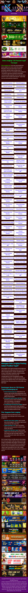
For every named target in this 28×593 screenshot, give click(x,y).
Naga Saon (24, 581)
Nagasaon (19, 581)
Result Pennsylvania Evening (21, 191)
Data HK (18, 583)
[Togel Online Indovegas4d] (14, 573)
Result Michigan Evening (21, 205)
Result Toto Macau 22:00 (20, 336)
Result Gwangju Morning (8, 254)
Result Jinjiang (20, 240)
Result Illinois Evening (8, 240)
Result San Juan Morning (21, 166)
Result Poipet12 (8, 270)
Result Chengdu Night (21, 340)
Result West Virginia (21, 186)
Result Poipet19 (8, 306)
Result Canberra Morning (8, 217)
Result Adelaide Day (21, 286)
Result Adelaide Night (21, 326)
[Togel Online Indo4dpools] (14, 519)
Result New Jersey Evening (21, 217)
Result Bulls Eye (21, 86)
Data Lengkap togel (6, 65)
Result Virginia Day (20, 151)
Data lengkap (14, 13)
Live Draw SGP (8, 586)
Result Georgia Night (21, 266)
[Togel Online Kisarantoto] (14, 42)
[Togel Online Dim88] (14, 24)
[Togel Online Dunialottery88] (14, 537)
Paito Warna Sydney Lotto (17, 587)
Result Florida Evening (8, 237)
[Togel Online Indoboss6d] (14, 464)
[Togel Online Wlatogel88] (14, 501)
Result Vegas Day (21, 175)
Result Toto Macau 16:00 (8, 297)
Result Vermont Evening (8, 191)
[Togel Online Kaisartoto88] (14, 513)
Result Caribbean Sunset (21, 180)
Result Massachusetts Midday (21, 106)
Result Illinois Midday (21, 137)
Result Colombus (8, 351)
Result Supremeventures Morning (7, 346)
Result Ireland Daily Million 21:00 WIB (21, 322)
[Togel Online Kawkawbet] (14, 476)
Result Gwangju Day (21, 289)
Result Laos (8, 336)
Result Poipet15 (8, 286)
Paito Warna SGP (13, 583)
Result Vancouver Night (21, 311)
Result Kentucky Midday (21, 125)
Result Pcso (8, 94)
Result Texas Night (20, 261)
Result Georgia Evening (8, 200)
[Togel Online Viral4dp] (14, 55)
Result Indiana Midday (8, 125)
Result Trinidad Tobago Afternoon (20, 161)
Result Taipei (8, 354)
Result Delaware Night (8, 222)
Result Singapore (21, 83)
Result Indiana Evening (8, 258)
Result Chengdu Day (21, 296)
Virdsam (3, 581)
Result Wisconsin (21, 209)
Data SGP (22, 583)
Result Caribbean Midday (21, 116)
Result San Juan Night (21, 279)
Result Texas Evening (8, 195)
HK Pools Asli (18, 590)
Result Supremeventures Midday (7, 116)
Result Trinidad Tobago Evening (8, 186)
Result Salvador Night (21, 359)
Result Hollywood (21, 283)
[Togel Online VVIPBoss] (14, 18)
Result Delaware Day (21, 147)
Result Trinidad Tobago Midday (8, 101)
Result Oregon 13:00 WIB (21, 274)
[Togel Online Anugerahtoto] (14, 543)
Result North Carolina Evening (8, 266)
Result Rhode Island (8, 133)
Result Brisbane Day (8, 283)
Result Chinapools (8, 292)
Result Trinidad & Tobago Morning (8, 326)
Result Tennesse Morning (8, 340)
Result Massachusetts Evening (21, 213)
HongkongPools (8, 587)
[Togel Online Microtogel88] (14, 458)
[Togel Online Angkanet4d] (14, 555)
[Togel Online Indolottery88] (14, 549)
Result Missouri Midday (8, 142)
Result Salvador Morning (21, 156)
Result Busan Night (8, 311)
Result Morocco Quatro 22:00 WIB (8, 331)
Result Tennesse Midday (8, 129)
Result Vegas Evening (21, 237)
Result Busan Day (8, 289)
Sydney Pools (18, 586)
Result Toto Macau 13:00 (8, 274)
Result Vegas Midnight (21, 292)
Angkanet (13, 586)
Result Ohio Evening (8, 209)
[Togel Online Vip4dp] (14, 531)
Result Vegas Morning (21, 351)
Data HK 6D (7, 584)
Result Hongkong (8, 83)
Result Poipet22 (21, 331)
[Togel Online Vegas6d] (14, 482)
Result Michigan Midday (8, 359)
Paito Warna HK (13, 581)
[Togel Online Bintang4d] (14, 495)
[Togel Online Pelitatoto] (14, 49)
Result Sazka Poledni (8, 301)
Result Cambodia (8, 86)
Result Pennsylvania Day (8, 137)
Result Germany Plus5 (21, 121)
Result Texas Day (21, 129)
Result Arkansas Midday (8, 151)
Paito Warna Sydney (5, 583)
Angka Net (7, 581)
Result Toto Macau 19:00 (20, 301)
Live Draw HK (19, 584)
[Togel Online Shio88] (14, 567)
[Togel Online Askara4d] (14, 488)
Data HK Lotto (12, 589)
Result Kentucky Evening (8, 262)
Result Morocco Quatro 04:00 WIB (8, 170)
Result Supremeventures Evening (20, 233)
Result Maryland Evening (21, 227)
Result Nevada (8, 97)
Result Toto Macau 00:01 (20, 90)
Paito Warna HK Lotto (19, 589)
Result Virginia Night (21, 258)
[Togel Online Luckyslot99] (14, 525)
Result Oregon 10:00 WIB (8, 244)
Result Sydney (8, 90)
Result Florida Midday (21, 133)
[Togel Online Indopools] (14, 561)
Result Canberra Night (21, 316)
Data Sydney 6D (13, 584)
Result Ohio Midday (21, 101)
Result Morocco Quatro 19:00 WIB (20, 306)
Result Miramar (21, 200)
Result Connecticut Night (20, 249)
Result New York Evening (8, 213)
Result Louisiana (21, 254)
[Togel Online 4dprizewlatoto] (14, 507)
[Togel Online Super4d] (14, 30)
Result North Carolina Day (8, 161)
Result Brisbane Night (8, 321)
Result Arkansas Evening (8, 227)
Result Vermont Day (8, 121)
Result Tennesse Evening (8, 205)
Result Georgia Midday (8, 106)
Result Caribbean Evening (8, 232)
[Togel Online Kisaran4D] (14, 36)
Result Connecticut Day (8, 147)
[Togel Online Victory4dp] (14, 470)
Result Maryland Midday (21, 355)
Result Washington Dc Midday (21, 142)
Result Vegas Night (20, 270)
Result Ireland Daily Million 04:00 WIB (8, 175)
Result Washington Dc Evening (21, 222)
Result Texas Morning (21, 346)
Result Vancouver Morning (8, 249)
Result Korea (21, 94)
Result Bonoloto (8, 165)
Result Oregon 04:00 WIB (21, 170)
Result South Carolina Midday (21, 111)
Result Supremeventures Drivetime (7, 181)
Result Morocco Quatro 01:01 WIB (8, 111)
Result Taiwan (21, 97)
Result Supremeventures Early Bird (7, 316)
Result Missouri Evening (21, 244)
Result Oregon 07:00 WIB (21, 195)
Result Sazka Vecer (8, 156)
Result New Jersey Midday (8, 279)
